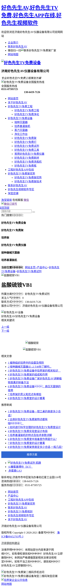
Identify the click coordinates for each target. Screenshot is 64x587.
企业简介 (13, 42)
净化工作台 (21, 134)
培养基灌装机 (22, 126)
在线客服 (17, 200)
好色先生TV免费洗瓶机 (28, 161)
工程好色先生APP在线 (21, 169)
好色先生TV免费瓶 (25, 165)
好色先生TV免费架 (25, 138)
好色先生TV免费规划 (20, 511)
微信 (26, 200)
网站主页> (31, 267)
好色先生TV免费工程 (20, 106)
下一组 (5, 330)
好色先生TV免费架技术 (28, 181)
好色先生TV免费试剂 (26, 146)
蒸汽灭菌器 (21, 130)
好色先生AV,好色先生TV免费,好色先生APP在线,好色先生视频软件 (31, 15)
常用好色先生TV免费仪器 (29, 153)
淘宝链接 (6, 200)
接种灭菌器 (21, 122)
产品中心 (42, 267)
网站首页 (13, 98)
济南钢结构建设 (10, 543)
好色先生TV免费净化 (26, 114)
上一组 (5, 326)
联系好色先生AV (17, 46)
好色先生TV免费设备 (20, 118)
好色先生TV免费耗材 (26, 157)
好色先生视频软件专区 (21, 189)
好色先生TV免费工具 (26, 149)
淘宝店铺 (13, 193)
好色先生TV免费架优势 (21, 173)
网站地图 (13, 54)
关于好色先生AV (17, 102)
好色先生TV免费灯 (25, 142)
